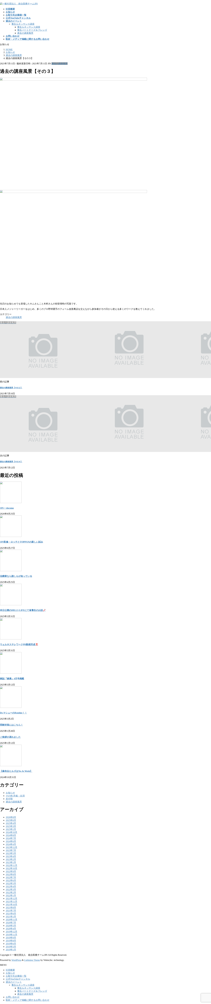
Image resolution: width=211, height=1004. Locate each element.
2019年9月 (11, 937)
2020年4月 (11, 928)
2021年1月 (11, 916)
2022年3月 (11, 889)
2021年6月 (11, 913)
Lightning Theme (32, 960)
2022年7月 (11, 877)
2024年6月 (11, 841)
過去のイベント (14, 982)
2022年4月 (11, 886)
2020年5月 (11, 925)
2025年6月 (11, 820)
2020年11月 (11, 919)
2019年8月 (11, 940)
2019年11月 (11, 934)
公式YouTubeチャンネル (18, 979)
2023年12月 (11, 847)
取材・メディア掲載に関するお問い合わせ (27, 1000)
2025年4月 (11, 823)
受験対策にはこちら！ (11, 725)
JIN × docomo (7, 508)
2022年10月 (11, 868)
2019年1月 (11, 949)
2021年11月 (11, 901)
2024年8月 (11, 835)
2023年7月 (11, 850)
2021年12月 (11, 898)
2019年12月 (11, 931)
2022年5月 (11, 883)
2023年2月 (11, 859)
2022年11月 (11, 865)
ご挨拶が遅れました (10, 737)
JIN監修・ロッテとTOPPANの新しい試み (21, 542)
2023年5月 (11, 853)
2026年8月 (11, 817)
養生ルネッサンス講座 (22, 24)
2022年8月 (11, 874)
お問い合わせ (13, 997)
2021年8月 (11, 907)
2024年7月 (11, 838)
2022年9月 (11, 871)
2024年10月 (11, 832)
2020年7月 (11, 922)
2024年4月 (11, 844)
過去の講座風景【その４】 (11, 462)
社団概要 (10, 970)
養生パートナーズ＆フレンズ (32, 30)
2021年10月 (11, 904)
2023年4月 (11, 856)
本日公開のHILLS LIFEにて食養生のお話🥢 (23, 610)
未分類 (9, 799)
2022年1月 (11, 895)
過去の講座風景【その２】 (11, 388)
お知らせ (10, 793)
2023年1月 (11, 862)
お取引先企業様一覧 (16, 976)
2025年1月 (11, 829)
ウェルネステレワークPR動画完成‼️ (19, 644)
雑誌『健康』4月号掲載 (12, 678)
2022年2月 (11, 892)
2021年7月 (11, 910)
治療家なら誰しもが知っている (16, 576)
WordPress (16, 960)
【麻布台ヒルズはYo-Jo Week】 (16, 771)
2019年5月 (11, 946)
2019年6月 (11, 943)
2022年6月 (11, 880)
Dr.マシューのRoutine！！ (13, 713)
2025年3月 (11, 826)
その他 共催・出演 (15, 796)
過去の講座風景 (25, 33)
